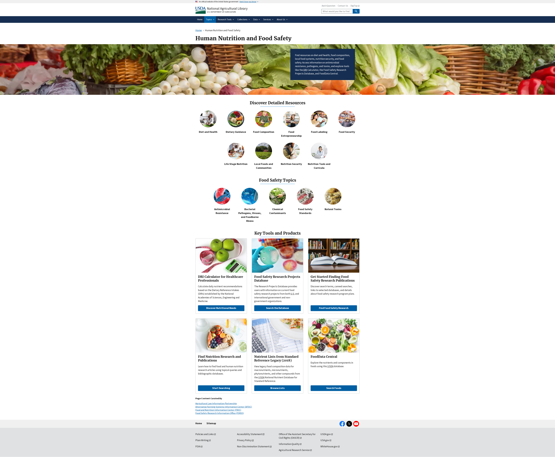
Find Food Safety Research (333, 308)
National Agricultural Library (227, 8)
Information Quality (289, 444)
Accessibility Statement (249, 434)
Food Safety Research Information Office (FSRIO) (219, 413)
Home (198, 423)
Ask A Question (328, 6)
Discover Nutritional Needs (221, 308)
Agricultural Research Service (294, 450)
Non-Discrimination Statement (253, 446)
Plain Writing (202, 440)
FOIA (197, 446)
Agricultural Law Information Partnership (216, 403)
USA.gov (324, 440)
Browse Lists (277, 388)
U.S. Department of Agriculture (221, 12)
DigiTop (353, 5)
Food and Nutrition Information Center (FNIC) (218, 409)
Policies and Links (204, 434)
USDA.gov (325, 434)
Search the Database (277, 308)
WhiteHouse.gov (328, 446)
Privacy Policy (244, 440)
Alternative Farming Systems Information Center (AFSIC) (223, 406)
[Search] (356, 11)
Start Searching (221, 388)
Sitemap (211, 423)
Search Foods (333, 388)
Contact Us (343, 6)
